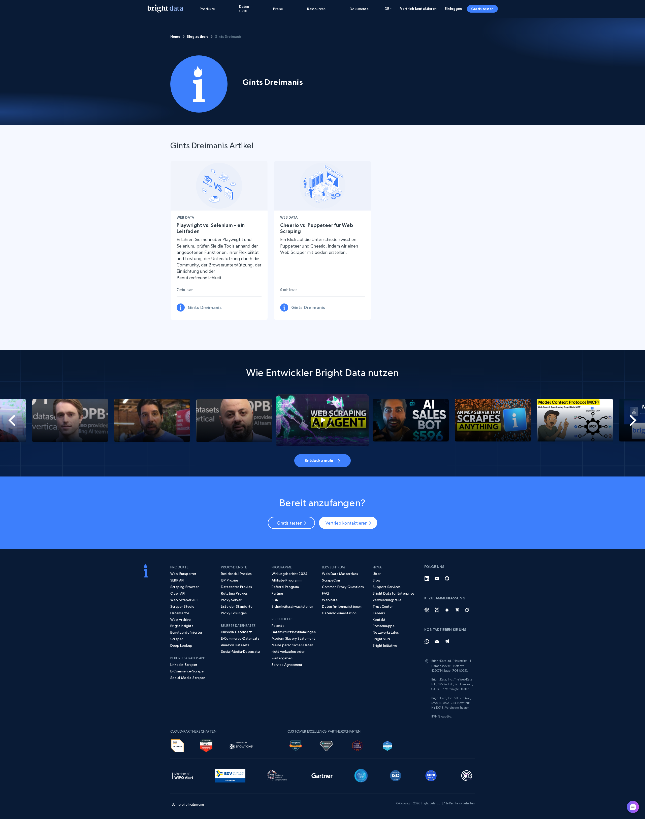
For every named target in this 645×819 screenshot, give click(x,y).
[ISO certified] (396, 775)
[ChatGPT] (427, 610)
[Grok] (467, 610)
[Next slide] (612, 420)
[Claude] (457, 610)
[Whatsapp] (427, 641)
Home (175, 37)
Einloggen (453, 9)
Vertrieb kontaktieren (418, 9)
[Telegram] (447, 641)
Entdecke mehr (319, 460)
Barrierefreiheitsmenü (188, 804)
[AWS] (177, 745)
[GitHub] (447, 578)
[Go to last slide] (32, 420)
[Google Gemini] (447, 610)
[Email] (437, 641)
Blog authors (198, 37)
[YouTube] (437, 578)
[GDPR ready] (431, 775)
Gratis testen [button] (482, 9)
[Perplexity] (437, 610)
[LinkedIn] (427, 578)
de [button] (387, 9)
